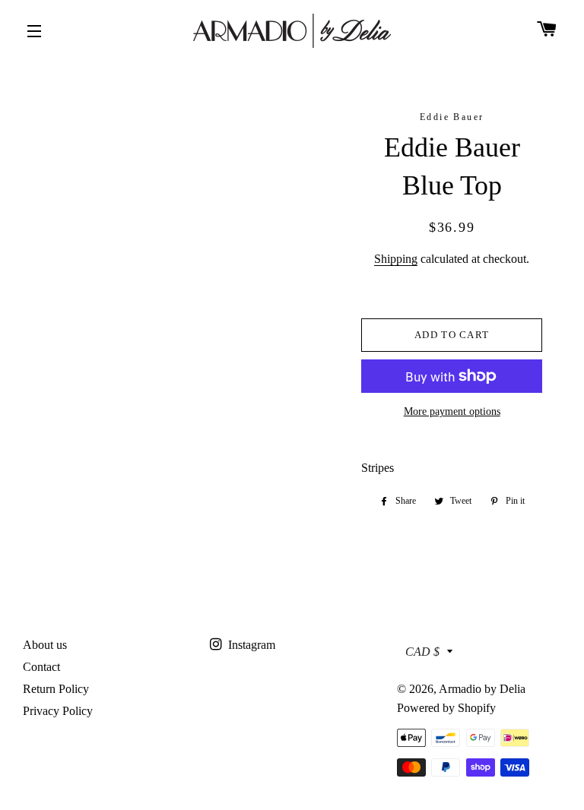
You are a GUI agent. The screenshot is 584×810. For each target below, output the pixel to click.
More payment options (452, 411)
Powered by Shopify (446, 707)
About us (45, 644)
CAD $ (422, 651)
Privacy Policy (58, 710)
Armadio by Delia (482, 688)
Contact (41, 666)
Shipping (395, 258)
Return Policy (56, 688)
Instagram (250, 644)
